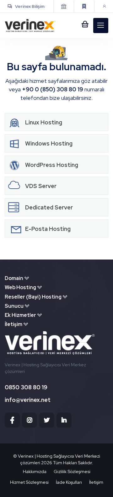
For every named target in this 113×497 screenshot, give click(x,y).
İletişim (96, 482)
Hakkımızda (34, 471)
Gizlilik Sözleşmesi (72, 471)
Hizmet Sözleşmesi (29, 482)
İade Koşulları (69, 482)
